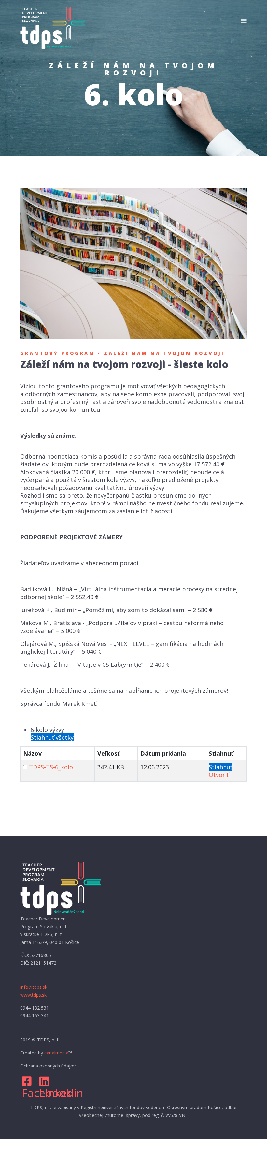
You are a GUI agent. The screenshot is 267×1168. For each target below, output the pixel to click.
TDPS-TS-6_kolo (51, 767)
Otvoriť (219, 775)
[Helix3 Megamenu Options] (244, 21)
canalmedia (56, 1053)
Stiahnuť (220, 767)
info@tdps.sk (33, 987)
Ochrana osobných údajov (48, 1066)
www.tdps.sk (33, 995)
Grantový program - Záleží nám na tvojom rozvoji (122, 353)
